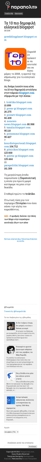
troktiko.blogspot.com (19, 102)
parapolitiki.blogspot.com (19, 165)
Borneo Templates (29, 459)
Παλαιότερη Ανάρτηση (29, 239)
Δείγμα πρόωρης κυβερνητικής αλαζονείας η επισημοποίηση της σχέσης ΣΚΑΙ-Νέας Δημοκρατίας (20, 402)
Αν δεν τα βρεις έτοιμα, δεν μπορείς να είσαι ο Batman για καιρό (24, 325)
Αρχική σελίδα (20, 240)
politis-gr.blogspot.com (20, 155)
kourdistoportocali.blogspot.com (20, 145)
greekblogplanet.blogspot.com (20, 38)
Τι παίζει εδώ (9, 13)
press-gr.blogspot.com (19, 108)
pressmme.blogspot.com (21, 133)
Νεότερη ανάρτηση (10, 239)
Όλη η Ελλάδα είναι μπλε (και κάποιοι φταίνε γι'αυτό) (24, 376)
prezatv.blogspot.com (19, 114)
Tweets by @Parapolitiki (15, 311)
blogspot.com (26, 92)
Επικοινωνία (18, 13)
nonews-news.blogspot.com (15, 123)
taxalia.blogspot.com (19, 127)
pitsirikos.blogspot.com (20, 149)
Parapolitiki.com (27, 452)
